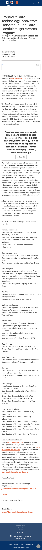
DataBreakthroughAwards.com (15, 472)
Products (21, 528)
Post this (22, 157)
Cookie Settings (29, 544)
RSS (22, 544)
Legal (10, 544)
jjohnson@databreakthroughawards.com (19, 489)
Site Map (16, 544)
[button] (21, 64)
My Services (20, 532)
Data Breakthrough (18, 78)
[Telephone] (34, 3)
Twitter (5, 494)
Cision (23, 547)
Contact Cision (20, 526)
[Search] (39, 3)
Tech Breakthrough (15, 442)
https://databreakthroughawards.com (18, 512)
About (21, 530)
